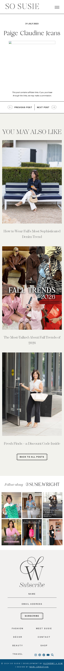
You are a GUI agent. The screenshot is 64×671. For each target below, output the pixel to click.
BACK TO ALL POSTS (32, 457)
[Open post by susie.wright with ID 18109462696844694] (52, 505)
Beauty (17, 646)
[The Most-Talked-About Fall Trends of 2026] (32, 288)
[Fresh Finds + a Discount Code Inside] (32, 394)
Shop (44, 646)
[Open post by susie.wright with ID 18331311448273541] (11, 505)
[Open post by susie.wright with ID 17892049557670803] (32, 505)
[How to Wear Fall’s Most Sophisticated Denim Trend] (32, 182)
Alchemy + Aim (53, 664)
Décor (17, 638)
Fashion (17, 629)
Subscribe (32, 616)
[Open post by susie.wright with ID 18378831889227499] (32, 532)
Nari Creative (39, 667)
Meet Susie (44, 629)
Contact (44, 638)
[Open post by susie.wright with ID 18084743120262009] (11, 532)
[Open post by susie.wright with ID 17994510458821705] (52, 532)
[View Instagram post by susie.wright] (19, 494)
